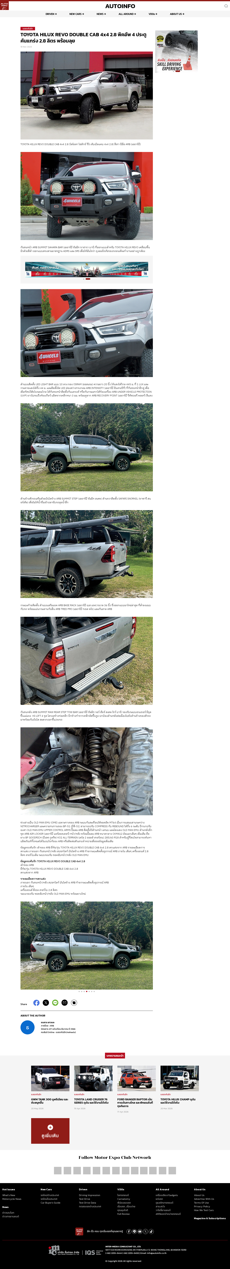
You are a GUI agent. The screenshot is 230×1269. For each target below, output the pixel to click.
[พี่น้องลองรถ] (134, 1170)
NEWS (100, 14)
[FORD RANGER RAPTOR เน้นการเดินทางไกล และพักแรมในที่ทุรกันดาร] (136, 1078)
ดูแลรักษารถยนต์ (164, 1202)
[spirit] (153, 1170)
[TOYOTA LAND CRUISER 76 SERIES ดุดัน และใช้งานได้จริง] (93, 1078)
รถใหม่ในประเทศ (49, 1199)
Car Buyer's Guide (50, 1202)
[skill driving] (163, 1170)
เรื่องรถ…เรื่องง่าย (126, 1206)
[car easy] (143, 1170)
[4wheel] (106, 1170)
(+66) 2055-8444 (113, 1253)
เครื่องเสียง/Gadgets (167, 1195)
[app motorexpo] (68, 1170)
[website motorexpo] (77, 1170)
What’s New (8, 1195)
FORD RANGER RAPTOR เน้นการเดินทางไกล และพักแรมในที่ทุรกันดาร (135, 1102)
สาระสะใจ (160, 1206)
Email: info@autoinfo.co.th (153, 1253)
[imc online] (116, 1170)
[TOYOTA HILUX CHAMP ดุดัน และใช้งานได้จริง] (180, 1078)
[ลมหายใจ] (172, 1170)
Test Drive (84, 1199)
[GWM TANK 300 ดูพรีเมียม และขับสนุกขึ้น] (50, 1078)
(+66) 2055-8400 (130, 1253)
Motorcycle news (11, 1199)
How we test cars (204, 1210)
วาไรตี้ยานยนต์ (163, 1210)
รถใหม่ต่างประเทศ (50, 1195)
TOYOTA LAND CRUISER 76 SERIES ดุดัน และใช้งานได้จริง (91, 1101)
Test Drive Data (87, 1202)
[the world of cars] (97, 1170)
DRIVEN (50, 14)
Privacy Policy (202, 1206)
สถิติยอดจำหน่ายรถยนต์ (168, 1214)
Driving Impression (89, 1195)
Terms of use (201, 1202)
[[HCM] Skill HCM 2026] (176, 51)
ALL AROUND (126, 14)
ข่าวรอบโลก (8, 1212)
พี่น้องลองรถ (124, 1202)
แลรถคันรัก (28, 28)
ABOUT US (176, 14)
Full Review (123, 1214)
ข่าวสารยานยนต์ (10, 1216)
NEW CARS (75, 14)
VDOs (152, 14)
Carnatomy (123, 1199)
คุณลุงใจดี (122, 1210)
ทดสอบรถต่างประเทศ (90, 1206)
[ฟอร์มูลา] (87, 1170)
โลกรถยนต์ (123, 1195)
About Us (199, 1195)
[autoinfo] (4, 5)
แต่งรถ (159, 1199)
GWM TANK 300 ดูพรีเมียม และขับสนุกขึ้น (49, 1101)
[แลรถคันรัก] (50, 1131)
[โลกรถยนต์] (125, 1170)
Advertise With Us (204, 1199)
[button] (83, 279)
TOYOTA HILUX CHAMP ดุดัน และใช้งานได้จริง (178, 1101)
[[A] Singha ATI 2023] (86, 269)
